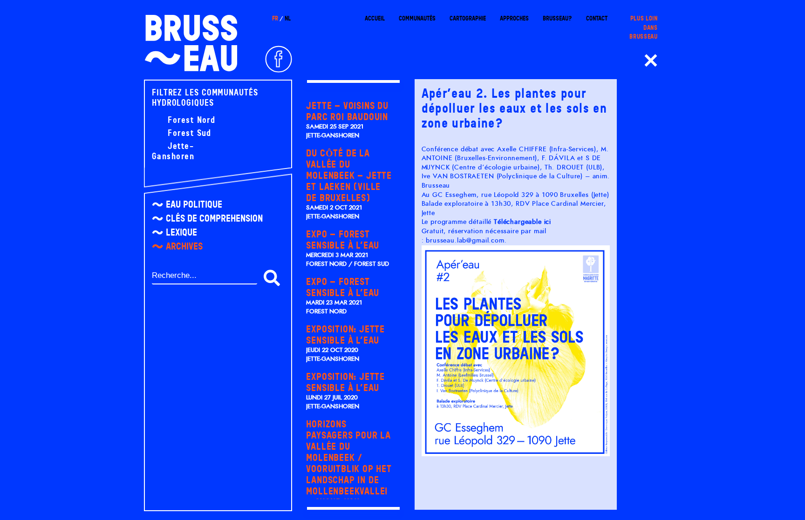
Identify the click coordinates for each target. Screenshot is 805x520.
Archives (184, 246)
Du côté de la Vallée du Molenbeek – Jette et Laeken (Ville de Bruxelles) (349, 175)
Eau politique (194, 204)
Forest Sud (188, 133)
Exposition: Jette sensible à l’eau (345, 335)
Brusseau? (557, 18)
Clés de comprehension (214, 218)
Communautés (417, 18)
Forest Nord (190, 120)
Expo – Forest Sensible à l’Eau (342, 240)
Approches (514, 18)
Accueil (375, 18)
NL (288, 18)
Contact (596, 18)
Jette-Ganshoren (173, 151)
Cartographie (468, 18)
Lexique (181, 232)
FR (275, 18)
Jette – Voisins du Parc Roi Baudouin (347, 111)
